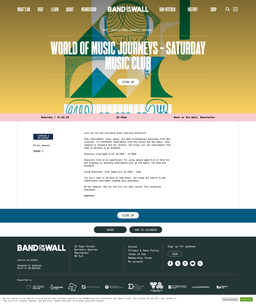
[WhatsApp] (200, 263)
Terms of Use (137, 254)
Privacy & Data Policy (143, 250)
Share (37, 151)
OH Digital (34, 267)
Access (132, 246)
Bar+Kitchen (167, 9)
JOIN (175, 254)
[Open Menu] (235, 9)
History (193, 9)
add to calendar (146, 229)
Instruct (36, 265)
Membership (89, 9)
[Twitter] (177, 263)
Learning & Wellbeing (43, 136)
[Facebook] (170, 263)
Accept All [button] (246, 299)
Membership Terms (140, 257)
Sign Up (128, 82)
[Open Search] (228, 9)
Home (105, 29)
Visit (40, 9)
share (110, 229)
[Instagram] (185, 263)
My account (135, 261)
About (70, 9)
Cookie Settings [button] (230, 299)
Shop (213, 9)
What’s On (23, 9)
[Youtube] (192, 263)
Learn (54, 9)
